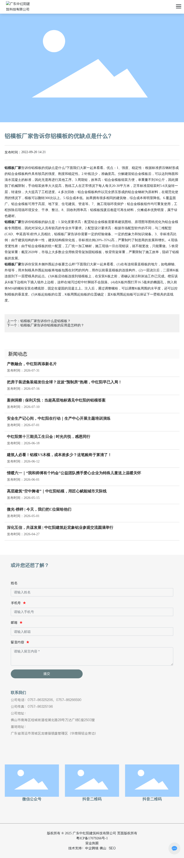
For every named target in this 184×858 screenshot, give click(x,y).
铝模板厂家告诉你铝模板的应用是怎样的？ (52, 325)
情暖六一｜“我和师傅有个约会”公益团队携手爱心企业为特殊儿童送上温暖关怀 (74, 473)
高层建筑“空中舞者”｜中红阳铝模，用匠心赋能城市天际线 (57, 491)
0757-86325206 (40, 699)
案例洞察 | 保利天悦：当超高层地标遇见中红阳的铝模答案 (56, 400)
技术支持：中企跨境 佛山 (87, 848)
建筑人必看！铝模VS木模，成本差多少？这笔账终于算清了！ (59, 455)
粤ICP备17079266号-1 (92, 838)
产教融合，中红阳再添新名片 (32, 364)
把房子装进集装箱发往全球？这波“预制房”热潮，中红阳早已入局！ (64, 382)
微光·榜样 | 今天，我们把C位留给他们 (39, 509)
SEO (112, 848)
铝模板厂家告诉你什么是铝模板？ (45, 321)
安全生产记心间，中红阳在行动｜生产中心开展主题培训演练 (58, 418)
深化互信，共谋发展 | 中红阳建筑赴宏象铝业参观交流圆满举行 (60, 527)
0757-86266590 (68, 699)
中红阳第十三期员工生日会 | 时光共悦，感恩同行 (48, 437)
